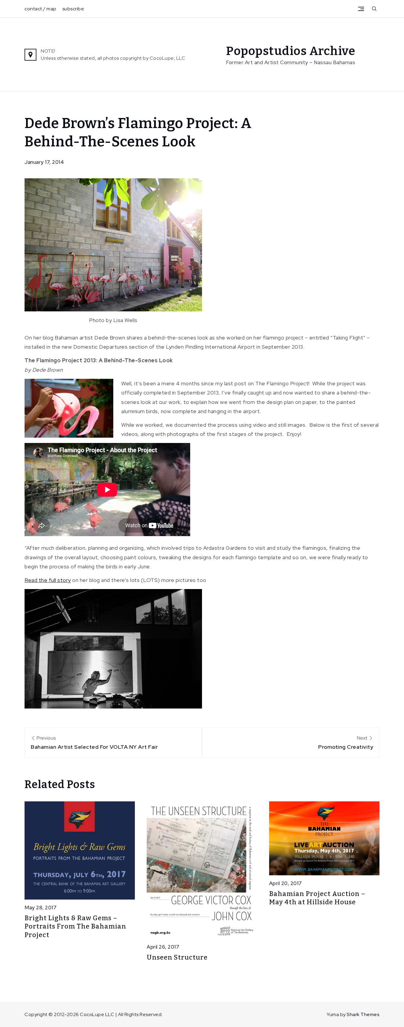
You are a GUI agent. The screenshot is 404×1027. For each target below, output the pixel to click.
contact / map (40, 9)
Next (345, 742)
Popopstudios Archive (290, 51)
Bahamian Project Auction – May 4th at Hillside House (317, 898)
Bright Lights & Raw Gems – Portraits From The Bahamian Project (75, 926)
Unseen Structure (177, 957)
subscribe (73, 9)
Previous (94, 742)
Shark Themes (363, 1014)
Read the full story (48, 580)
